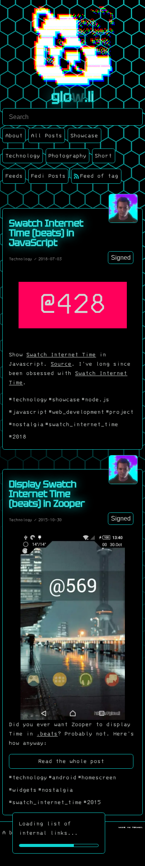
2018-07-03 (49, 259)
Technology (20, 259)
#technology (28, 400)
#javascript (28, 412)
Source (61, 364)
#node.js (95, 400)
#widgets (23, 790)
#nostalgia (26, 424)
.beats (47, 734)
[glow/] (123, 208)
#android (63, 778)
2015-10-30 (49, 520)
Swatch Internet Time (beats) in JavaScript (46, 232)
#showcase (64, 400)
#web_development (76, 412)
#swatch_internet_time (81, 424)
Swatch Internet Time (61, 355)
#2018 (17, 437)
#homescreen (97, 778)
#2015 (92, 802)
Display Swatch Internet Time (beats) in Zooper (47, 493)
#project (120, 412)
